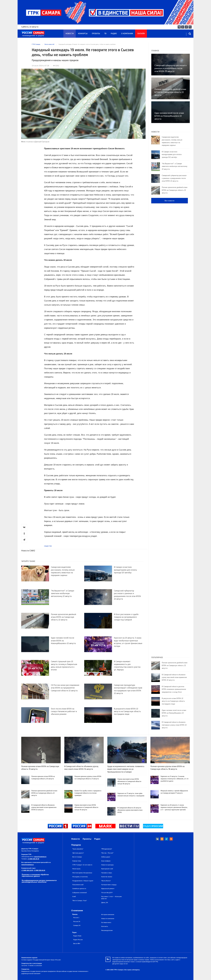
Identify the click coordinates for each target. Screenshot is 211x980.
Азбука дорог (105, 857)
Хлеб (74, 896)
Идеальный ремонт (107, 888)
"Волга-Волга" (106, 880)
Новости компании (107, 918)
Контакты (104, 926)
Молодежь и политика (80, 876)
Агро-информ (105, 861)
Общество (48, 546)
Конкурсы (82, 34)
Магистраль (76, 868)
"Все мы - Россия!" (107, 853)
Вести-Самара (77, 857)
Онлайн (141, 34)
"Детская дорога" (78, 853)
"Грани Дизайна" (77, 849)
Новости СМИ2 (28, 551)
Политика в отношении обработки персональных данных (35, 875)
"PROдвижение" (106, 849)
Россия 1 (76, 917)
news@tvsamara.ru (40, 856)
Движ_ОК (104, 902)
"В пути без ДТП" (107, 892)
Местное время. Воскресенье (82, 873)
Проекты (96, 34)
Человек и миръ (106, 873)
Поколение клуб (77, 884)
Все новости (169, 201)
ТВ (105, 34)
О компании (127, 34)
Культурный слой (107, 868)
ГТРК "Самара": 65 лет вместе (82, 865)
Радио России (78, 939)
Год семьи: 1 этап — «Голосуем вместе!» (111, 897)
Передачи (76, 845)
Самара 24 (76, 925)
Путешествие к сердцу (108, 884)
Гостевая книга (106, 922)
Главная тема (76, 861)
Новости (70, 34)
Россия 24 (76, 921)
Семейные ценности (79, 888)
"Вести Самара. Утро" (79, 900)
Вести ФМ (76, 943)
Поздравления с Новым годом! (82, 880)
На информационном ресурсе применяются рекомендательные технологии (39, 881)
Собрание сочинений (79, 892)
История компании (107, 914)
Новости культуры (107, 865)
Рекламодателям (107, 930)
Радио (114, 34)
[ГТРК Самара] (32, 34)
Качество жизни (106, 876)
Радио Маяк (77, 936)
